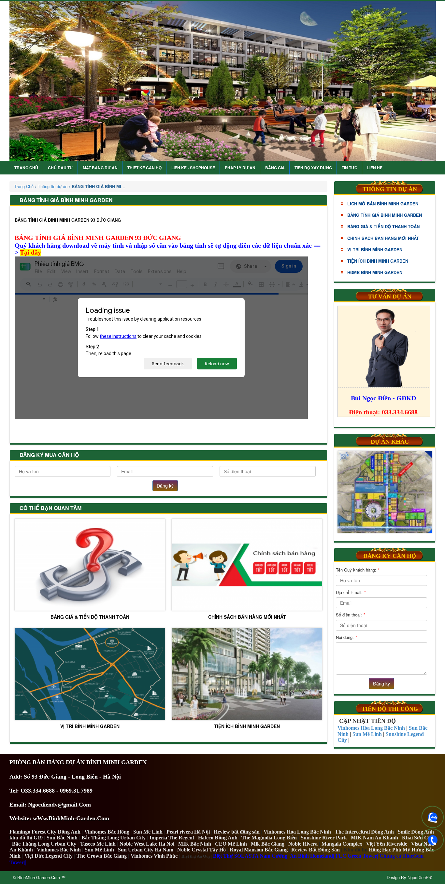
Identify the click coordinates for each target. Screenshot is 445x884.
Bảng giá (275, 168)
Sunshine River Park (324, 837)
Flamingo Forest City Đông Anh (44, 832)
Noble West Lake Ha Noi (147, 844)
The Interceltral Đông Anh (364, 832)
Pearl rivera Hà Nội (188, 832)
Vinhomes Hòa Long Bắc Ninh (297, 832)
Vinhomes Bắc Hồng (106, 832)
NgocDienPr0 (420, 877)
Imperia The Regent (172, 837)
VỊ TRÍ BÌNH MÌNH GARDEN (90, 726)
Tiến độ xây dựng (313, 168)
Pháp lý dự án (240, 168)
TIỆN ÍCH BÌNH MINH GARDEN (247, 726)
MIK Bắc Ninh (194, 844)
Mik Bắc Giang (267, 844)
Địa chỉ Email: (351, 592)
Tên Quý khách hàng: (357, 570)
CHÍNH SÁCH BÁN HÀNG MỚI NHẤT (247, 617)
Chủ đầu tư (60, 168)
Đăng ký (165, 485)
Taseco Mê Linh (98, 844)
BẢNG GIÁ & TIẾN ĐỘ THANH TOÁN (89, 617)
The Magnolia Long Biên (269, 837)
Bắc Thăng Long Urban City (113, 837)
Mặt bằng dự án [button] (100, 168)
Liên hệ (374, 168)
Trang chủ (26, 168)
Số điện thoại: (350, 615)
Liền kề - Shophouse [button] (193, 168)
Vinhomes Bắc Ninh (59, 849)
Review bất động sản (237, 832)
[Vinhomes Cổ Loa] (384, 492)
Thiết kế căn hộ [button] (144, 168)
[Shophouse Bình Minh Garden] (222, 81)
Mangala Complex (342, 844)
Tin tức (349, 168)
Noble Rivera (303, 844)
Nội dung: (346, 637)
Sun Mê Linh (148, 832)
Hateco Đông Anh (217, 837)
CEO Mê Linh (231, 844)
